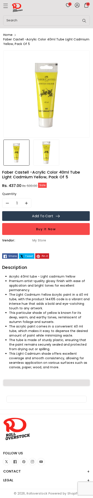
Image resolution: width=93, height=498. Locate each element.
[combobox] (42, 20)
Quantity (9, 194)
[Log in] (77, 5)
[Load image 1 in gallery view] (16, 152)
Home (8, 35)
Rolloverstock (37, 493)
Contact (12, 471)
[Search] (84, 20)
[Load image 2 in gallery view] (46, 152)
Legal (8, 480)
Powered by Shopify (63, 493)
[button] (7, 7)
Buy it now (46, 229)
